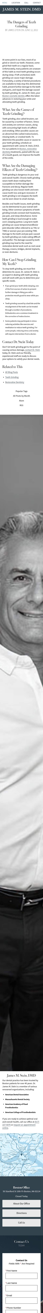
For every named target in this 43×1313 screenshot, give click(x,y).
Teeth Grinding (12, 377)
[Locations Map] (21, 1154)
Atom (21, 400)
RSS (21, 405)
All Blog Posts (11, 372)
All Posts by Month (21, 396)
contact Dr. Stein (32, 350)
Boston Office (21, 1187)
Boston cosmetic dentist (13, 96)
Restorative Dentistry (14, 382)
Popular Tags (21, 391)
